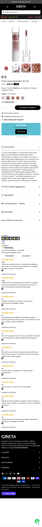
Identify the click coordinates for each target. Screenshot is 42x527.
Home (3, 21)
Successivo (26, 256)
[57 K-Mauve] (8, 98)
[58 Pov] (13, 98)
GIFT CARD (38, 17)
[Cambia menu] (7, 7)
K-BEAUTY (31, 17)
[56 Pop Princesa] (3, 98)
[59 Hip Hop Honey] (17, 98)
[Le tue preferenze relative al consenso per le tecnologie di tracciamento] (38, 523)
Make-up (12, 21)
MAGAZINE (4, 17)
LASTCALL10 (21, 132)
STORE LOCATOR (13, 17)
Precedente (9, 256)
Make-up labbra (23, 21)
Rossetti (34, 21)
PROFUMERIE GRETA (13, 485)
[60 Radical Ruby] (22, 98)
